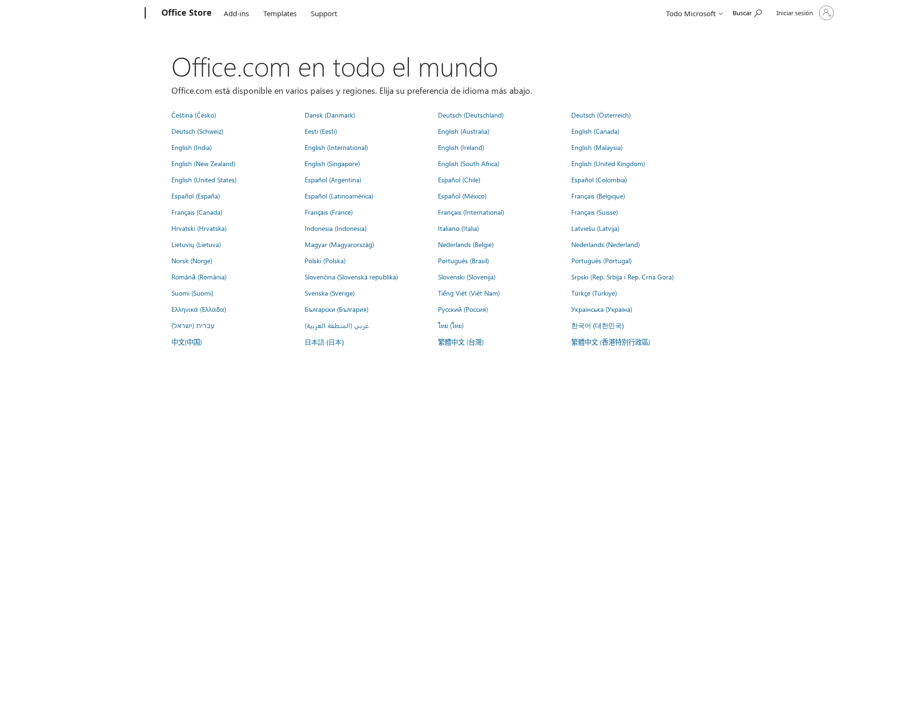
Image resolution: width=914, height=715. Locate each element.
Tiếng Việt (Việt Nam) (469, 293)
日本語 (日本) (324, 342)
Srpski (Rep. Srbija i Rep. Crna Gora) (622, 276)
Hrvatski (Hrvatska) (199, 228)
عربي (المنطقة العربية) (337, 325)
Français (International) (471, 212)
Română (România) (199, 276)
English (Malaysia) (597, 147)
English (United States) (204, 179)
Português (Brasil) (463, 260)
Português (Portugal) (601, 260)
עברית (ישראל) (192, 325)
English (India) (191, 147)
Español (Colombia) (599, 179)
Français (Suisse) (594, 212)
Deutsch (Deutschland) (471, 114)
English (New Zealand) (203, 163)
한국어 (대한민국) (597, 325)
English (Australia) (463, 131)
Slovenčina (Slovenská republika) (351, 276)
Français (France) (329, 212)
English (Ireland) (461, 147)
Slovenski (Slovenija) (467, 276)
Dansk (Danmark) (330, 114)
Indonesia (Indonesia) (336, 228)
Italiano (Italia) (458, 228)
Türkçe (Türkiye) (594, 293)
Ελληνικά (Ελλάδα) (198, 309)
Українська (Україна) (601, 309)
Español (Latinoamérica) (339, 195)
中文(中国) (186, 342)
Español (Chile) (459, 179)
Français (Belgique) (598, 195)
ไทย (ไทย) (451, 325)
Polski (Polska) (325, 260)
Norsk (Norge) (191, 260)
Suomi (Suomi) (192, 293)
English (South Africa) (468, 163)
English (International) (336, 147)
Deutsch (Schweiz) (197, 131)
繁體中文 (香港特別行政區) (610, 342)
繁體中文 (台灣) (461, 342)
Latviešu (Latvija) (595, 228)
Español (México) (462, 195)
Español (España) (195, 195)
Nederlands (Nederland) (605, 244)
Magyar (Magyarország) (339, 244)
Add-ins (236, 13)
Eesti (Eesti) (321, 131)
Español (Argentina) (333, 179)
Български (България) (336, 309)
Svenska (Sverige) (330, 293)
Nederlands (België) (466, 244)
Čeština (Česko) (193, 114)
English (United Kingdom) (608, 163)
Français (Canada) (196, 212)
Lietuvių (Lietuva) (196, 244)
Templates (280, 13)
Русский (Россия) (463, 309)
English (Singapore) (332, 163)
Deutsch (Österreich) (601, 114)
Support (324, 13)
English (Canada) (595, 131)
